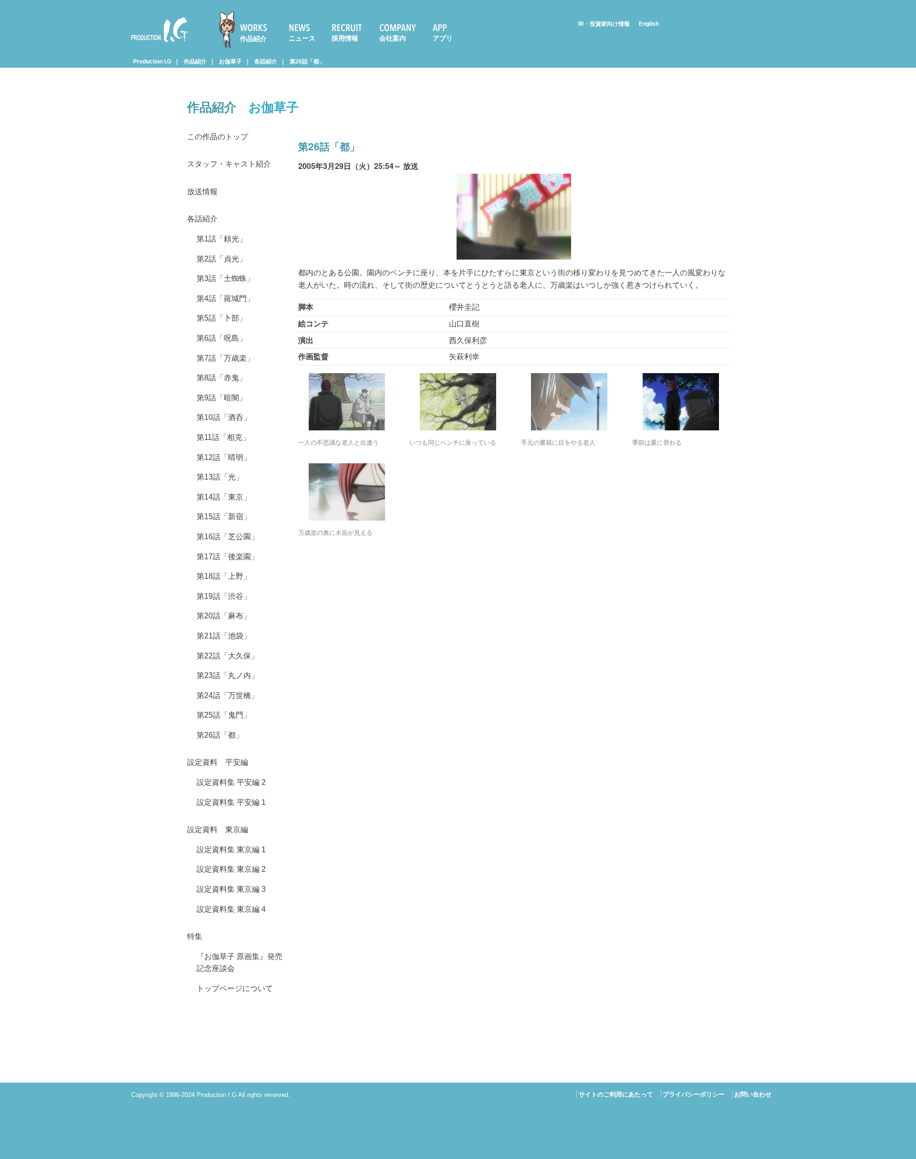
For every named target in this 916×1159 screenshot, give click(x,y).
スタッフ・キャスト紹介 (229, 164)
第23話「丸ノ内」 (228, 675)
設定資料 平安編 (217, 762)
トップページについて (235, 988)
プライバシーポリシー (694, 1094)
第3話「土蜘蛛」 (225, 278)
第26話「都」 (307, 61)
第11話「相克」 (223, 437)
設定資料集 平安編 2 (231, 782)
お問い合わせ (752, 1094)
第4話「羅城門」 (225, 298)
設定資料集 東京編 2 (231, 869)
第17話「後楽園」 (228, 557)
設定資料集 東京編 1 (231, 850)
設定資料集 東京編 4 (231, 909)
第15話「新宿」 (224, 516)
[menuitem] (247, 29)
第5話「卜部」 (222, 318)
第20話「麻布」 (224, 616)
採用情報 (345, 38)
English (649, 24)
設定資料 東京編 (217, 829)
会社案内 (392, 38)
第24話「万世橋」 (228, 695)
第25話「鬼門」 (224, 715)
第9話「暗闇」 (222, 398)
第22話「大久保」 (228, 656)
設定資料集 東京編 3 (231, 889)
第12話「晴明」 (224, 457)
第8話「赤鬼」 (222, 378)
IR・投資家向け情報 (604, 24)
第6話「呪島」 (222, 338)
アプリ (443, 38)
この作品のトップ (217, 137)
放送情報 (202, 192)
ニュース (302, 38)
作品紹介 (253, 38)
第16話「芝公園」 (228, 537)
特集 (194, 936)
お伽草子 (230, 61)
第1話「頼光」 (222, 239)
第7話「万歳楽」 (225, 358)
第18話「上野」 (224, 576)
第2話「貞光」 (222, 259)
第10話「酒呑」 (224, 417)
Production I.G (155, 43)
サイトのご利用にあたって (616, 1094)
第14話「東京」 (224, 497)
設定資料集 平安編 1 (231, 802)
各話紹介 (265, 61)
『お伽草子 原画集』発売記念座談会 (239, 962)
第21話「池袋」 (224, 636)
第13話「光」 (220, 477)
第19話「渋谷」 (224, 596)
